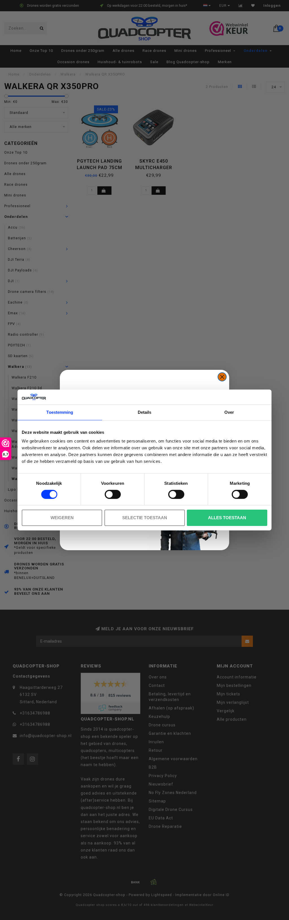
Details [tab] (145, 412)
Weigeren (62, 517)
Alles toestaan (227, 517)
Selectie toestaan (144, 517)
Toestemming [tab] (59, 412)
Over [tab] (229, 412)
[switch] (113, 494)
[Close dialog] (222, 377)
